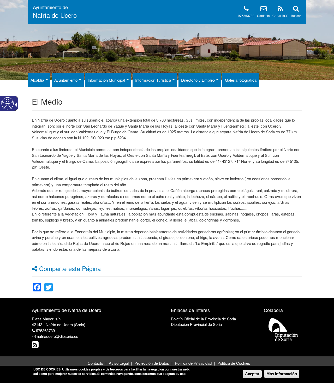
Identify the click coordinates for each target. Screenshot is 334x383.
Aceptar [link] (252, 374)
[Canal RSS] (280, 9)
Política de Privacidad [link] (193, 363)
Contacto (263, 15)
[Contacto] (263, 9)
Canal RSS (280, 15)
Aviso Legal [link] (119, 363)
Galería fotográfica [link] (241, 80)
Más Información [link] (281, 374)
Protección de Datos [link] (151, 363)
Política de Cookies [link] (233, 363)
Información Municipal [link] (107, 80)
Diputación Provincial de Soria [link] (196, 324)
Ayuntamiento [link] (66, 80)
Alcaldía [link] (38, 80)
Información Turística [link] (153, 80)
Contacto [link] (95, 363)
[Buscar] (296, 9)
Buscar (296, 15)
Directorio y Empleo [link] (198, 80)
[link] (37, 284)
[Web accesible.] (7, 103)
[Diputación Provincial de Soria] (283, 329)
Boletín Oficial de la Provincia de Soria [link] (203, 318)
